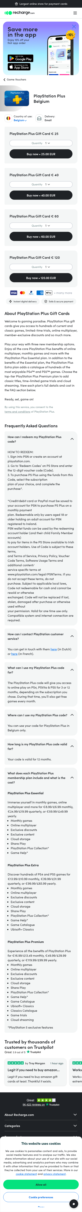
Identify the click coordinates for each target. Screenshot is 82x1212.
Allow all (41, 1184)
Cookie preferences (41, 1197)
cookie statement (26, 1174)
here (54, 649)
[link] (20, 58)
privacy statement (54, 1174)
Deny (41, 1207)
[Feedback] (73, 1203)
